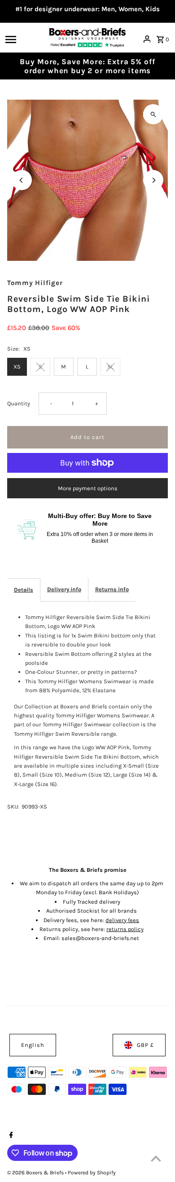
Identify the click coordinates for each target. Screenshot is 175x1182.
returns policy (125, 929)
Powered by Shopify (92, 1172)
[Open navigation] (24, 39)
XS (17, 366)
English (32, 1044)
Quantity (18, 403)
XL (110, 366)
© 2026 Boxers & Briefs (36, 1172)
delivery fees (122, 920)
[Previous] (22, 180)
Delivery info (64, 589)
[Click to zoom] (153, 114)
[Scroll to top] (156, 1158)
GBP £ (145, 1044)
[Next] (153, 180)
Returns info (112, 589)
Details (23, 589)
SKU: (13, 806)
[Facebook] (10, 1136)
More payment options (88, 488)
